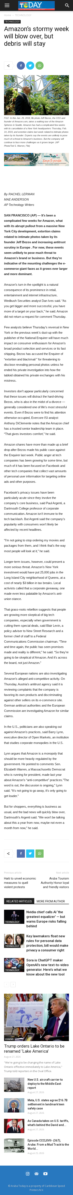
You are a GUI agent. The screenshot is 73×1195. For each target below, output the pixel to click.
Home (7, 15)
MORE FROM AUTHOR (51, 901)
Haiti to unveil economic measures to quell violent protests (20, 883)
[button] (36, 159)
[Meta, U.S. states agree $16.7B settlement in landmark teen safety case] (14, 1105)
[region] (36, 159)
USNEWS (9, 1039)
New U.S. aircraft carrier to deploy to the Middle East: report (45, 1083)
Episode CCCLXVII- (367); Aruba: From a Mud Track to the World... (48, 1144)
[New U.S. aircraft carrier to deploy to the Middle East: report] (14, 1085)
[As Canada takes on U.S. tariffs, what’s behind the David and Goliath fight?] (14, 1126)
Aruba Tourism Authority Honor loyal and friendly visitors (55, 883)
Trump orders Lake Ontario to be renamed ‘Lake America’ (34, 1049)
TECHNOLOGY (23, 15)
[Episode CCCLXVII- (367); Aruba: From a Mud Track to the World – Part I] (14, 1145)
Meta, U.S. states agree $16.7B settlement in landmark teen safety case (48, 1104)
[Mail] (36, 1173)
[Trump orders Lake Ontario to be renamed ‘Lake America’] (36, 1017)
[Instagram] (28, 1173)
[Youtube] (45, 1173)
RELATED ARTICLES (19, 901)
